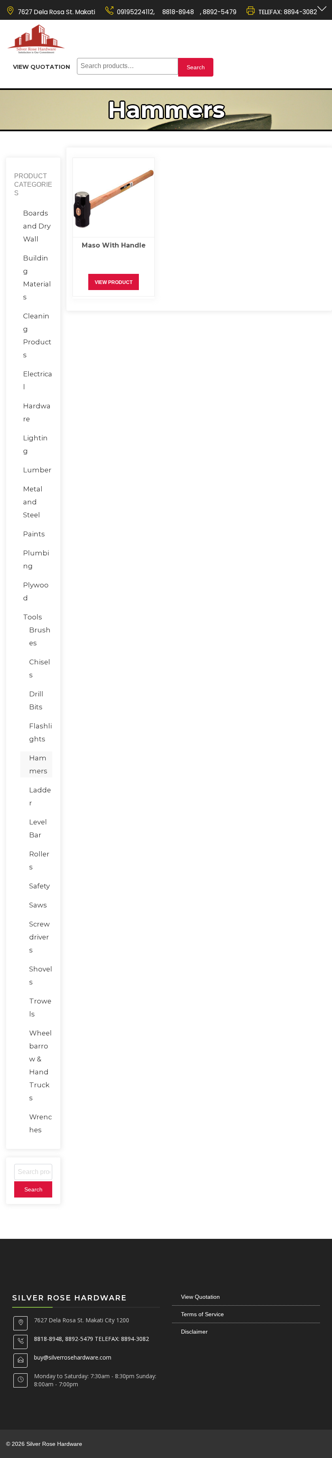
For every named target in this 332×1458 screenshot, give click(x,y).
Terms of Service (202, 1314)
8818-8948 (177, 12)
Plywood (36, 591)
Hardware (37, 412)
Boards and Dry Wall (37, 226)
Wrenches (40, 1123)
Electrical (37, 380)
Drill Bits (36, 700)
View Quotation (41, 66)
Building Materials (37, 277)
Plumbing (36, 559)
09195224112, (136, 12)
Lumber (37, 470)
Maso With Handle (114, 245)
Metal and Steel (33, 502)
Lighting (35, 444)
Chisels (39, 668)
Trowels (40, 1007)
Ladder (40, 796)
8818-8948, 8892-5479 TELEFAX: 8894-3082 (91, 1339)
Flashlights (40, 732)
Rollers (39, 860)
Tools (32, 617)
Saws (38, 905)
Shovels (40, 975)
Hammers (38, 764)
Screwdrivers (39, 937)
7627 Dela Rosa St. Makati (56, 12)
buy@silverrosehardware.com (72, 1357)
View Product (113, 282)
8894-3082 (300, 12)
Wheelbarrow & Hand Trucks (40, 1065)
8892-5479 (219, 12)
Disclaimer (194, 1331)
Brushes (40, 636)
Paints (34, 534)
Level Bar (38, 828)
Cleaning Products (37, 335)
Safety (39, 886)
